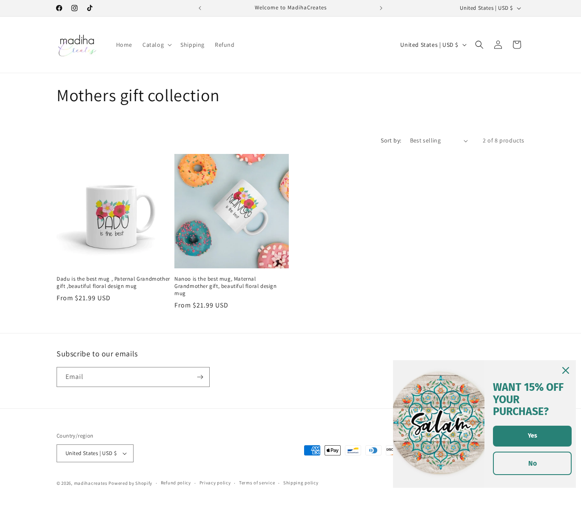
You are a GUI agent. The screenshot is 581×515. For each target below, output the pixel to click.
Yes (532, 435)
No (532, 463)
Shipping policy (301, 483)
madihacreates (91, 483)
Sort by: (391, 140)
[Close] (565, 370)
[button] (156, 45)
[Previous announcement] (200, 8)
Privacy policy (215, 483)
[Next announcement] (381, 8)
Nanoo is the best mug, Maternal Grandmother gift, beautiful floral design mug (225, 286)
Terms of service (257, 483)
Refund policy (176, 483)
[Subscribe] (200, 377)
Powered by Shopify (130, 483)
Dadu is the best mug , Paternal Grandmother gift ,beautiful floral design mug (113, 283)
